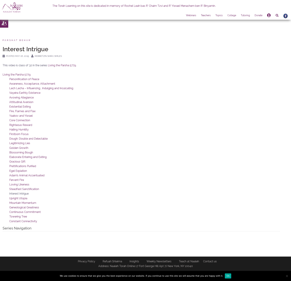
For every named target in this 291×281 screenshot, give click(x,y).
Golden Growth (18, 148)
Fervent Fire (16, 180)
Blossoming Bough (21, 152)
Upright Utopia (18, 198)
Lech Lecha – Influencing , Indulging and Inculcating (41, 88)
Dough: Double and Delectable (28, 138)
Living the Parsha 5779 (62, 65)
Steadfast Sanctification (24, 189)
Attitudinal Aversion (21, 102)
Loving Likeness (19, 184)
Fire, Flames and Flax (22, 111)
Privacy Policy (86, 261)
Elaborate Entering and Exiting (28, 157)
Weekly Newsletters (159, 261)
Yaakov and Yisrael (21, 115)
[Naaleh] (12, 7)
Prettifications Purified (22, 166)
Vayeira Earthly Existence (24, 92)
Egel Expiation (18, 170)
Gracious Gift (17, 161)
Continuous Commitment (25, 212)
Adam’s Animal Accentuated (26, 175)
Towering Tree (18, 216)
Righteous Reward (20, 125)
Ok (228, 275)
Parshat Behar (17, 40)
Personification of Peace (24, 79)
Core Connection (19, 120)
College (231, 15)
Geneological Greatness (24, 207)
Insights (134, 261)
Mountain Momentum (22, 202)
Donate (258, 15)
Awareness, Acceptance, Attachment (32, 83)
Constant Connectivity (23, 221)
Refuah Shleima (112, 261)
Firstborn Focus (19, 134)
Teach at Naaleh (189, 261)
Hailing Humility (19, 129)
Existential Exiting (20, 106)
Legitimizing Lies (19, 143)
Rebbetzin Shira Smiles (48, 56)
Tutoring (245, 15)
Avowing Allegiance (21, 97)
